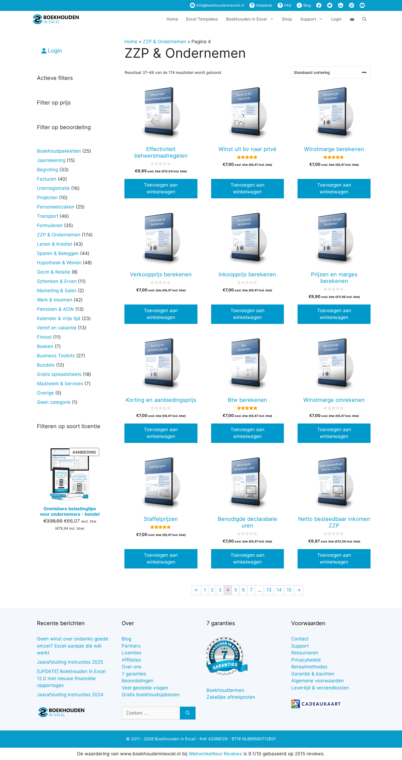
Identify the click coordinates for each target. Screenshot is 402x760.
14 (279, 590)
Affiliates (131, 660)
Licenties (131, 652)
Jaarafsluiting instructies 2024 (70, 694)
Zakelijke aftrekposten (230, 697)
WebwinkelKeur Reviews (215, 753)
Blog (306, 5)
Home (172, 19)
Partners (131, 646)
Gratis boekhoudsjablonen (151, 694)
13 (269, 590)
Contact (299, 639)
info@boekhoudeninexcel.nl (219, 5)
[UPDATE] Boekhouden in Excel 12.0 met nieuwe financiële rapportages (71, 678)
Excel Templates (202, 19)
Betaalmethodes (309, 666)
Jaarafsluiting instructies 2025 (70, 662)
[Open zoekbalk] (364, 19)
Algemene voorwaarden (317, 680)
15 (289, 590)
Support (300, 646)
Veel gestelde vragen (145, 688)
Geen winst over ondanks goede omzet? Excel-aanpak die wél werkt (72, 645)
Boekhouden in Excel (246, 19)
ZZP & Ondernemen (164, 41)
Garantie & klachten (312, 674)
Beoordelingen (137, 680)
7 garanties (134, 674)
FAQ (287, 5)
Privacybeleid (306, 660)
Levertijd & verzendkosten (320, 688)
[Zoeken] (188, 713)
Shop (287, 19)
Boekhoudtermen (225, 690)
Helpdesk (263, 5)
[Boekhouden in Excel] (55, 19)
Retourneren (304, 652)
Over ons (131, 666)
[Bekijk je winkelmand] (352, 19)
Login (336, 19)
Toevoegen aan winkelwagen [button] (161, 188)
